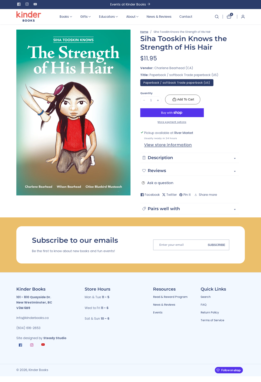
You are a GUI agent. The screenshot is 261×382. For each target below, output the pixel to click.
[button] (64, 16)
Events (157, 312)
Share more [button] (208, 195)
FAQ (203, 305)
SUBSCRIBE (216, 244)
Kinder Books (38, 370)
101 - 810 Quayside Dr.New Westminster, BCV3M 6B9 (34, 302)
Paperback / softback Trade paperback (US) (176, 83)
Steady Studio (54, 338)
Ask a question (160, 182)
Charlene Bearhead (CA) (173, 68)
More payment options (172, 122)
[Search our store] (217, 17)
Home (144, 32)
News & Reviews (159, 17)
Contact (185, 17)
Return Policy (210, 312)
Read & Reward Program (170, 297)
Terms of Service (212, 320)
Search (206, 297)
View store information (168, 145)
